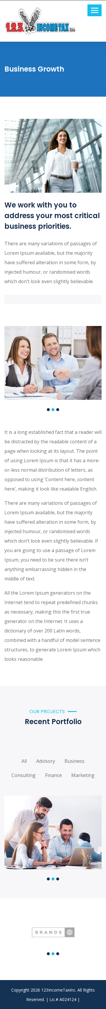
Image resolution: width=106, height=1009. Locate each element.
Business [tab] (74, 759)
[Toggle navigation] (94, 10)
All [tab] (24, 759)
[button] (48, 409)
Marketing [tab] (83, 773)
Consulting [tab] (23, 773)
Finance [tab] (53, 773)
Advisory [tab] (45, 759)
